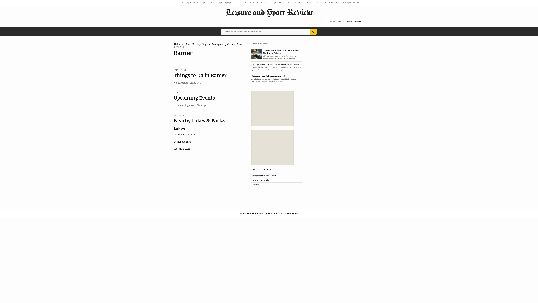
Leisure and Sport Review (269, 12)
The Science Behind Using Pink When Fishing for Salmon (281, 51)
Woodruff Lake (182, 148)
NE (273, 3)
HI (216, 3)
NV (276, 3)
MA (250, 3)
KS (231, 3)
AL (180, 3)
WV (350, 3)
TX (332, 3)
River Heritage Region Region (263, 180)
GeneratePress (291, 213)
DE (205, 3)
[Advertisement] (272, 108)
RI (318, 3)
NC (295, 3)
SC (321, 3)
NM (287, 3)
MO (265, 3)
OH (303, 3)
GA (212, 3)
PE (315, 3)
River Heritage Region (198, 44)
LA (238, 3)
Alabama (179, 44)
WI (354, 3)
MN (257, 3)
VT (339, 3)
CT (201, 3)
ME (242, 3)
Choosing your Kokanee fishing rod (268, 75)
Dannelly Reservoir (184, 134)
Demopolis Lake (182, 141)
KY (235, 3)
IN (225, 3)
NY (291, 3)
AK (183, 3)
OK (307, 3)
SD (325, 3)
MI (254, 3)
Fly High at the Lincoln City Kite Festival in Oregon (275, 64)
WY (358, 3)
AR (190, 3)
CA (194, 3)
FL (209, 3)
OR (311, 3)
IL (222, 3)
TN (328, 3)
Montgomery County (223, 44)
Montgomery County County (263, 176)
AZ (187, 3)
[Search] (313, 32)
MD (246, 3)
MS (261, 3)
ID (219, 3)
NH (280, 3)
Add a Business (354, 21)
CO (198, 3)
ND (299, 3)
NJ (284, 3)
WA (346, 3)
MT (269, 3)
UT (336, 3)
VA (343, 3)
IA (228, 3)
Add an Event (334, 21)
